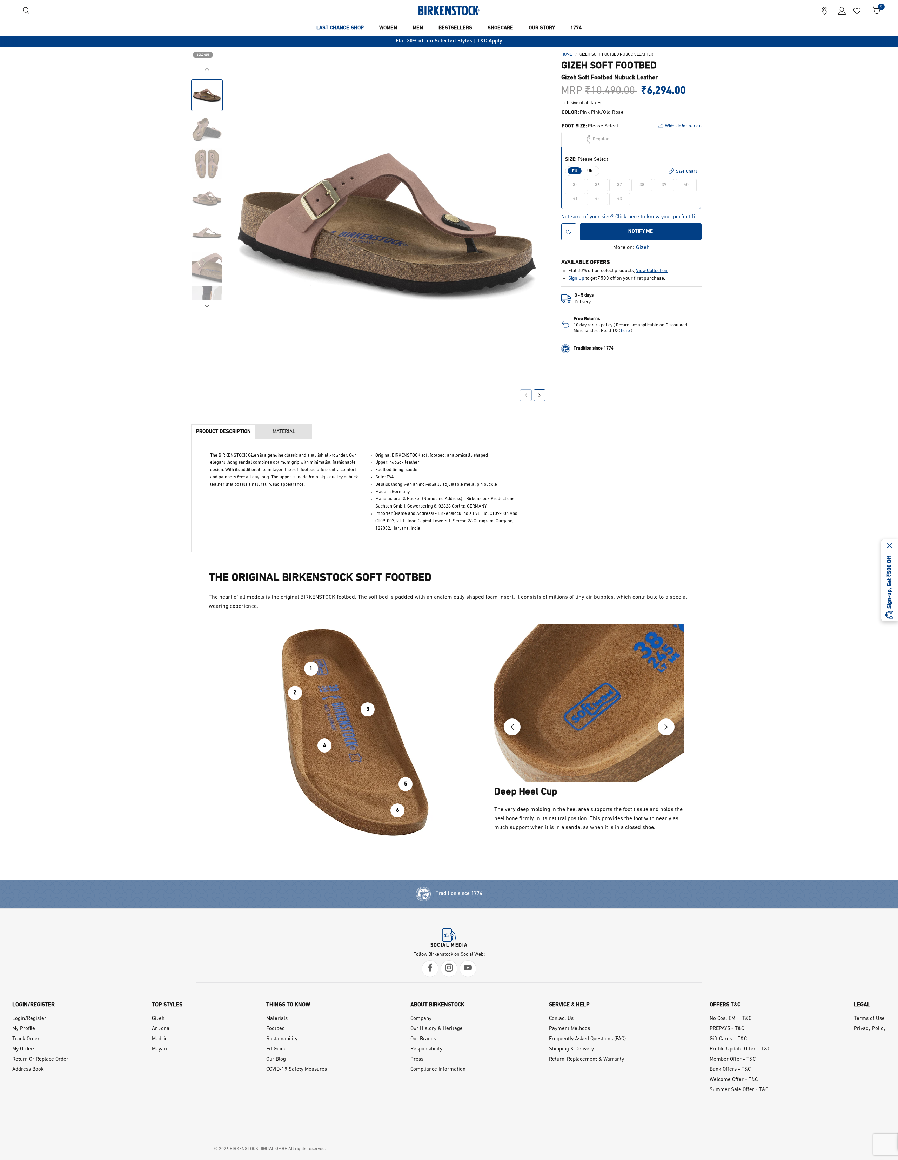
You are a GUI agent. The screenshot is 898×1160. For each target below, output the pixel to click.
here (625, 331)
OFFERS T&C (725, 1005)
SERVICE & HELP (569, 1005)
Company (420, 1018)
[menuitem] (340, 28)
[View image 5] (207, 232)
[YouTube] (468, 968)
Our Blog (276, 1059)
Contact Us (561, 1018)
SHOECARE (500, 28)
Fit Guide (276, 1049)
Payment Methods (569, 1029)
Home (566, 55)
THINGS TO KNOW (288, 1005)
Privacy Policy (870, 1029)
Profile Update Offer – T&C (740, 1049)
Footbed (275, 1029)
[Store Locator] (825, 10)
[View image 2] (207, 129)
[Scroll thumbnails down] (207, 305)
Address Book (28, 1069)
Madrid (160, 1039)
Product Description (223, 432)
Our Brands (423, 1039)
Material (284, 432)
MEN (418, 28)
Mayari (159, 1049)
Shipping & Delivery (571, 1049)
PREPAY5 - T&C (727, 1029)
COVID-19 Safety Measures (296, 1069)
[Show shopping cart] (873, 10)
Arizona (160, 1029)
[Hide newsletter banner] (889, 546)
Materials (277, 1018)
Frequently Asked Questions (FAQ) (587, 1039)
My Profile (23, 1029)
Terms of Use (869, 1018)
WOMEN (388, 28)
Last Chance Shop (340, 28)
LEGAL (862, 1005)
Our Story (542, 28)
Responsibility (426, 1049)
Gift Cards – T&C (728, 1039)
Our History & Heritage (436, 1029)
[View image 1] (207, 95)
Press (416, 1059)
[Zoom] (530, 79)
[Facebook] (430, 968)
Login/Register (29, 1018)
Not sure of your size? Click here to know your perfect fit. (630, 217)
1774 (576, 28)
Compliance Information (437, 1069)
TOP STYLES (167, 1005)
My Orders (23, 1049)
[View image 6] (207, 267)
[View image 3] (207, 164)
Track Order (26, 1039)
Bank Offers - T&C (730, 1069)
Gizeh (643, 248)
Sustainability (281, 1039)
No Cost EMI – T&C (730, 1018)
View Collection (652, 270)
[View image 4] (207, 198)
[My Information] (839, 10)
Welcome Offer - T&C (734, 1079)
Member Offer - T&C (733, 1059)
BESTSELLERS (455, 28)
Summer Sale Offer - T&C (739, 1090)
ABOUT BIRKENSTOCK (437, 1005)
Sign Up (576, 278)
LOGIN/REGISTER (33, 1005)
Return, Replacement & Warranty (586, 1059)
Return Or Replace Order (40, 1059)
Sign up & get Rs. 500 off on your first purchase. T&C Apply (473, 41)
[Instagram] (449, 968)
